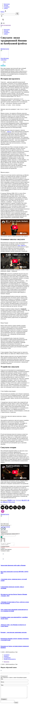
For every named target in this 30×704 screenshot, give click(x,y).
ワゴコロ (18, 500)
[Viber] (19, 507)
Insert (16, 702)
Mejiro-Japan (11, 502)
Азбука (6, 8)
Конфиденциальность (10, 659)
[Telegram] (11, 507)
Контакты (6, 661)
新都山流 (5, 502)
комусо (9, 131)
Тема (2, 685)
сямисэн (23, 245)
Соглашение (7, 657)
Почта (2, 682)
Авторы (6, 5)
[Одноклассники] (7, 507)
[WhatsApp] (23, 507)
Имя (2, 679)
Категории (7, 4)
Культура (3, 65)
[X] (15, 507)
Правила (6, 656)
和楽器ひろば (11, 500)
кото (19, 245)
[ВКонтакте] (2, 507)
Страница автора (5, 526)
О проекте (6, 6)
